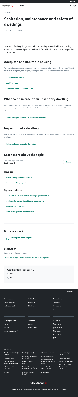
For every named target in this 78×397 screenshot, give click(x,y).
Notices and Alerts (10, 306)
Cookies (13, 389)
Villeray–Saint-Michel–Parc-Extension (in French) (66, 367)
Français (72, 1)
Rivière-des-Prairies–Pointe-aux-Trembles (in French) (48, 361)
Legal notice (36, 389)
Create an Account (9, 302)
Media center (32, 306)
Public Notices (32, 327)
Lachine (6, 372)
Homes (9, 12)
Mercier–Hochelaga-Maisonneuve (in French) (29, 368)
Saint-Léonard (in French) (64, 353)
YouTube (58, 338)
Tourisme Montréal (10, 331)
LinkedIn (58, 331)
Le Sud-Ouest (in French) (27, 362)
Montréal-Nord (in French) (27, 373)
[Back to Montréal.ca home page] (8, 6)
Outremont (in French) (47, 353)
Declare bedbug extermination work (19, 177)
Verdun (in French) (64, 358)
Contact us (31, 302)
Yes (11, 274)
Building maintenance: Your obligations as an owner (25, 201)
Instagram (58, 327)
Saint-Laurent (45, 372)
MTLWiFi (6, 327)
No (11, 278)
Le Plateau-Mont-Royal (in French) (29, 357)
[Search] (70, 6)
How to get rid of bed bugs (15, 206)
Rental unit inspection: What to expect (20, 212)
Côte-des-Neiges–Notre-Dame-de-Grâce (11, 362)
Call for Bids (56, 302)
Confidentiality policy (24, 389)
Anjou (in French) (9, 358)
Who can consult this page (49, 389)
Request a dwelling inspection (17, 183)
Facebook (58, 324)
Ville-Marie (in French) (66, 361)
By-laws (30, 324)
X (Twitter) (58, 334)
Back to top (70, 291)
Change (68, 162)
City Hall (6, 324)
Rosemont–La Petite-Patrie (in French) (47, 368)
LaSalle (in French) (28, 353)
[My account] (74, 6)
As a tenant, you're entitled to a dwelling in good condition (27, 196)
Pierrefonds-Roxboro (47, 356)
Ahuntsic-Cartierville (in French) (11, 353)
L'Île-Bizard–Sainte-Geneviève (10, 368)
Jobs (54, 309)
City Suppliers (57, 306)
